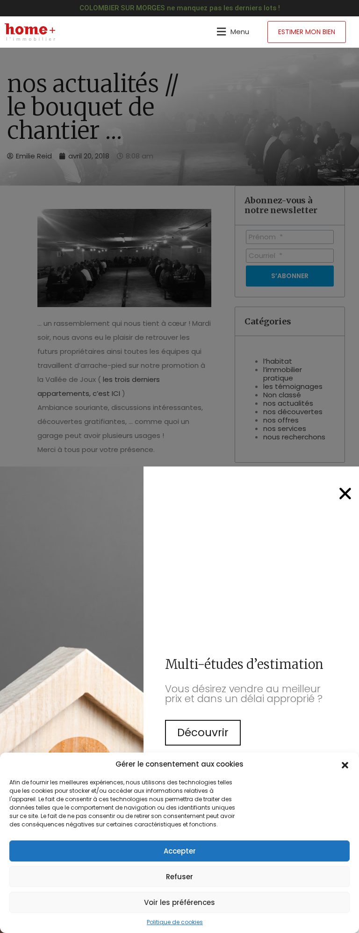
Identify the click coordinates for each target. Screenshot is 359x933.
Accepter (180, 851)
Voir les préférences (179, 902)
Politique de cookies (175, 922)
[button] (345, 764)
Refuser (179, 877)
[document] (179, 466)
